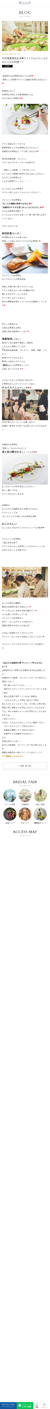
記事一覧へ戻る (26, 766)
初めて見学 (40, 804)
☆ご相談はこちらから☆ (12, 756)
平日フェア (25, 823)
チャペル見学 (10, 804)
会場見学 (25, 804)
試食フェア (10, 823)
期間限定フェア (40, 823)
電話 (36, 1407)
